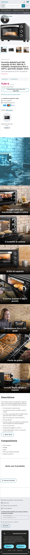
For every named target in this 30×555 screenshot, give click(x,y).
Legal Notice (19, 550)
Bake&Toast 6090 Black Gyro (7, 124)
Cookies (9, 550)
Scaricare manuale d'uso (7, 86)
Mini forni (9, 110)
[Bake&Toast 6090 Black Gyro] (7, 117)
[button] (27, 49)
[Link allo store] (4, 2)
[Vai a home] (1, 13)
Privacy (14, 550)
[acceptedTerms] (1, 522)
